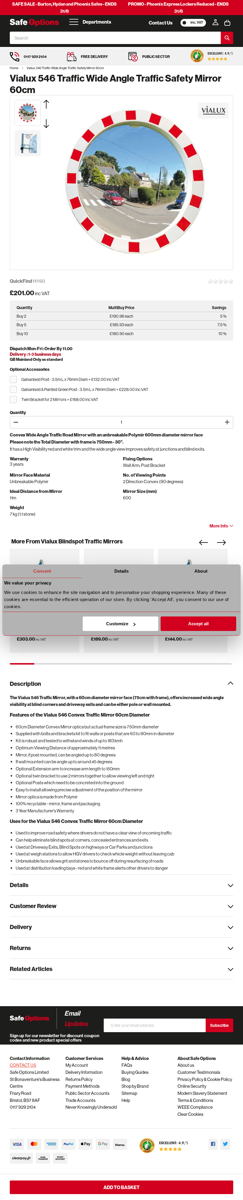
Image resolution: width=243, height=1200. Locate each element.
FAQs (127, 1065)
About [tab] (200, 571)
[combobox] (115, 38)
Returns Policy (78, 1079)
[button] (54, 104)
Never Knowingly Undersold (91, 1107)
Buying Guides (135, 1072)
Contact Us (160, 23)
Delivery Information (84, 1072)
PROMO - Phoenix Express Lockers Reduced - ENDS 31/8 (178, 7)
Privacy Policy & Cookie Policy (205, 1079)
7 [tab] (170, 664)
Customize (117, 623)
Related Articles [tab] (31, 968)
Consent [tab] (42, 571)
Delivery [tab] (21, 927)
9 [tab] (219, 664)
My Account (76, 1065)
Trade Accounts (80, 1100)
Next (226, 544)
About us (186, 1065)
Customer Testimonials (199, 1072)
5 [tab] (120, 664)
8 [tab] (195, 664)
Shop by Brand (135, 1086)
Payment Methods (82, 1086)
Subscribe (219, 1025)
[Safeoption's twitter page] (225, 1144)
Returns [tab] (20, 947)
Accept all (198, 623)
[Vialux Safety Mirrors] (213, 110)
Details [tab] (121, 571)
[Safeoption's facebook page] (213, 1144)
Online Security (192, 1086)
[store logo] (34, 22)
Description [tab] (25, 683)
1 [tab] (22, 664)
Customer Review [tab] (33, 906)
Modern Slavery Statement (202, 1093)
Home (14, 68)
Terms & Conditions (195, 1100)
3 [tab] (71, 664)
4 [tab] (96, 664)
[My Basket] (227, 23)
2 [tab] (46, 664)
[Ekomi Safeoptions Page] (163, 1154)
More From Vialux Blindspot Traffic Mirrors (67, 541)
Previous (208, 544)
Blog (126, 1079)
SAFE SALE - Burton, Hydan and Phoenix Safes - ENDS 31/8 (64, 7)
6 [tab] (145, 664)
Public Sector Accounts (87, 1093)
